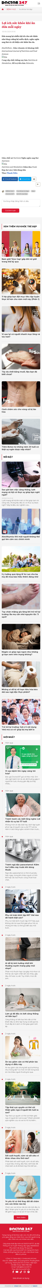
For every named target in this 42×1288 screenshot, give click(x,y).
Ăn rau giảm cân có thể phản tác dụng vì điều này (21, 1063)
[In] (34, 179)
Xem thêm (21, 1217)
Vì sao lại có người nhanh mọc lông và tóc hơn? (21, 335)
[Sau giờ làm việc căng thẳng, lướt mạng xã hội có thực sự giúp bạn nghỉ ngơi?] (21, 474)
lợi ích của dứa (22, 194)
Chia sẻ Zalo (26, 179)
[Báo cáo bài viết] (38, 184)
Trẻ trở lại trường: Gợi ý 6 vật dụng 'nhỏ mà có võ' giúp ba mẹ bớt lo (19, 728)
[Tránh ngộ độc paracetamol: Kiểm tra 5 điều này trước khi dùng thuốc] (22, 850)
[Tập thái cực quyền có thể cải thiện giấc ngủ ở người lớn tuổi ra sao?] (22, 1093)
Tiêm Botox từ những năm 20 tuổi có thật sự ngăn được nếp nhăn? (20, 448)
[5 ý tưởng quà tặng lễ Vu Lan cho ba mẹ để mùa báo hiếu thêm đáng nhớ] (21, 559)
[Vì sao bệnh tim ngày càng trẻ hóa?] (22, 757)
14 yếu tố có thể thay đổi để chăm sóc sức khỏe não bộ (22, 1202)
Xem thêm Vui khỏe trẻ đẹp (20, 226)
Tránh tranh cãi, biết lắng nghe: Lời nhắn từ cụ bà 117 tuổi (22, 820)
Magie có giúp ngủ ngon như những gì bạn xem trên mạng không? (20, 653)
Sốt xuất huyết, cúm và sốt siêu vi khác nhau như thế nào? (22, 1157)
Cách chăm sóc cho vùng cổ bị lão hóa (19, 410)
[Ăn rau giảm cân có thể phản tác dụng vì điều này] (22, 1047)
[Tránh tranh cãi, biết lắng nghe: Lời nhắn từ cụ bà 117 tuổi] (22, 805)
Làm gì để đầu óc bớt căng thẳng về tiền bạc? (21, 1015)
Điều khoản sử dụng (21, 1278)
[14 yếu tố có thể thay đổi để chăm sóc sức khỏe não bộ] (22, 1187)
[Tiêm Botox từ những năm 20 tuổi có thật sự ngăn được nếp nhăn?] (21, 431)
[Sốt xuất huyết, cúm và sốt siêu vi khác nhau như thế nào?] (22, 1141)
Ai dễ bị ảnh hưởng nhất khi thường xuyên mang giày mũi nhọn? (20, 965)
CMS (17, 1286)
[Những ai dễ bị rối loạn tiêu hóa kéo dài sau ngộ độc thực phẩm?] (21, 674)
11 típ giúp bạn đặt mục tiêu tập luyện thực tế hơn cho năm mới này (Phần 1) (20, 298)
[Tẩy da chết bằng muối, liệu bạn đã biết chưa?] (21, 356)
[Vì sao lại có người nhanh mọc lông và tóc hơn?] (21, 319)
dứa (33, 191)
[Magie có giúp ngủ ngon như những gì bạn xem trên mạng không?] (21, 637)
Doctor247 (10, 194)
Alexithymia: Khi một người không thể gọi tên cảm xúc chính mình (21, 538)
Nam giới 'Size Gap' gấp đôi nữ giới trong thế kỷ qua (19, 260)
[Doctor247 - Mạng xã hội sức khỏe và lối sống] (14, 3)
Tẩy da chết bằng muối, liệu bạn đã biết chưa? (19, 373)
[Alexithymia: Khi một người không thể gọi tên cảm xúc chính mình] (21, 521)
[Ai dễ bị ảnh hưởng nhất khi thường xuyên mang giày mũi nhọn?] (22, 949)
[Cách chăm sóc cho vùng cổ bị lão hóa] (21, 394)
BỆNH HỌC (11, 9)
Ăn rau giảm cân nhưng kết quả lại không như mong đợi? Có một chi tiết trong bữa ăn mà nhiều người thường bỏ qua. (22, 1070)
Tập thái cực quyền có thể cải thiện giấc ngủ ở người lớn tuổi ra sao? (21, 1110)
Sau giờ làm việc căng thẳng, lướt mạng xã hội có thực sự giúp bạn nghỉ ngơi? (21, 492)
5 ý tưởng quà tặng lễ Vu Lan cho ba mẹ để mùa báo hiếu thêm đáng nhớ (20, 575)
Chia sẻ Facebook (11, 179)
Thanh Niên (11, 173)
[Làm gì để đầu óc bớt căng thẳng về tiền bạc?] (22, 999)
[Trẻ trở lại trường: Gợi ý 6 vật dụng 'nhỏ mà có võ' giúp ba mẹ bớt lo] (21, 712)
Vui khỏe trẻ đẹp (25, 9)
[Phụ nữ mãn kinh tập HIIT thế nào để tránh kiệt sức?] (22, 901)
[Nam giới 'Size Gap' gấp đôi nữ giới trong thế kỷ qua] (21, 244)
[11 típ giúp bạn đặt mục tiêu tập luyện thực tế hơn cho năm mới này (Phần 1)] (21, 281)
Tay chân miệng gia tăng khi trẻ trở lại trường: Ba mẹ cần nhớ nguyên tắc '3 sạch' (21, 614)
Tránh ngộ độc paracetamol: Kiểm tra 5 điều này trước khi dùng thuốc (22, 867)
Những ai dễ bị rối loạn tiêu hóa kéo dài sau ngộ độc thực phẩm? (20, 690)
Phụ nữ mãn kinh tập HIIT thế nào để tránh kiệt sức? (22, 916)
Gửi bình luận (10, 210)
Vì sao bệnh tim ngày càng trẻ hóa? (20, 772)
